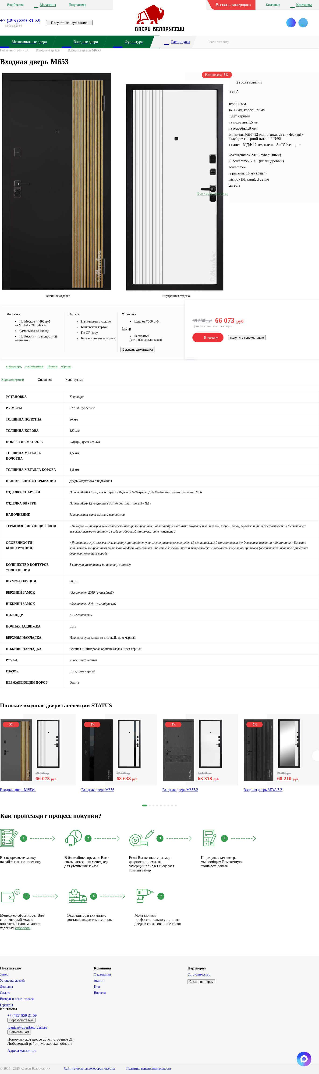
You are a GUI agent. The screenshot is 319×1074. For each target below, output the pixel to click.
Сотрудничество (199, 974)
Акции (98, 980)
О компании (102, 974)
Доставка (6, 986)
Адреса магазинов (21, 1050)
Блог (97, 986)
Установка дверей (12, 980)
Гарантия (6, 1005)
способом (22, 928)
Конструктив (74, 379)
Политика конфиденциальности (148, 1068)
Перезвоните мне (21, 1020)
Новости (100, 992)
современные (34, 366)
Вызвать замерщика (233, 5)
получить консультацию (247, 337)
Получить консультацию (69, 23)
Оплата (5, 992)
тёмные (52, 366)
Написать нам (19, 1032)
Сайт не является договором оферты (89, 1068)
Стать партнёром (201, 981)
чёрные (66, 366)
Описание (45, 379)
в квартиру (13, 366)
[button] (144, 805)
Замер (4, 974)
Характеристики (12, 379)
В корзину (211, 337)
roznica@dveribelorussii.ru (27, 1027)
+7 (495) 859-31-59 (20, 20)
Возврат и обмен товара (17, 999)
